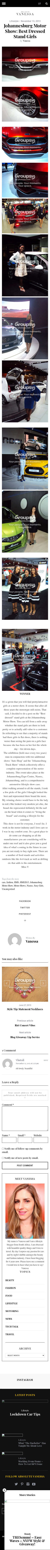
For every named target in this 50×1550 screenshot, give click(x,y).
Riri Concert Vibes (25, 1023)
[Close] (4, 1490)
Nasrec (30, 885)
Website (38, 1135)
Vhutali (20, 1060)
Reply (46, 1060)
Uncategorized (8, 888)
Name (6, 1135)
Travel (9, 1334)
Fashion (10, 1287)
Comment (8, 1104)
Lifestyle (14, 21)
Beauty (9, 1280)
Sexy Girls (38, 885)
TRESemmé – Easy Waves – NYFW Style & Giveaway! (27, 1540)
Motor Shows (20, 885)
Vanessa (26, 40)
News (8, 1318)
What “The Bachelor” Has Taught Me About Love (32, 1444)
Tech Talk (11, 1326)
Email (21, 1135)
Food (8, 1295)
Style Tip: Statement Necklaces (25, 1009)
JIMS (16, 882)
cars (3, 882)
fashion (10, 882)
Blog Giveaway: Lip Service (25, 1035)
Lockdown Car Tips (25, 1414)
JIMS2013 (24, 882)
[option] (25, 989)
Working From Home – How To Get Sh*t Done (30, 1462)
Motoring (11, 1311)
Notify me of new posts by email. (21, 1157)
